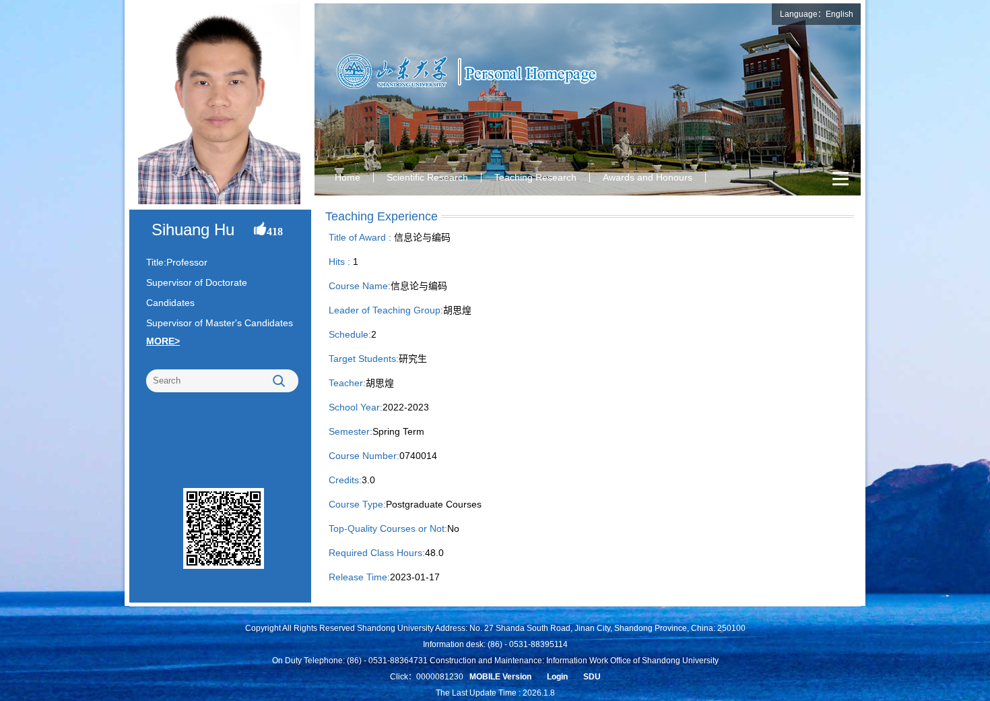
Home (347, 177)
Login (557, 676)
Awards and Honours (647, 177)
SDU (592, 676)
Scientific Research (427, 177)
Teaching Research (535, 177)
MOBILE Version (500, 676)
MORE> (163, 341)
